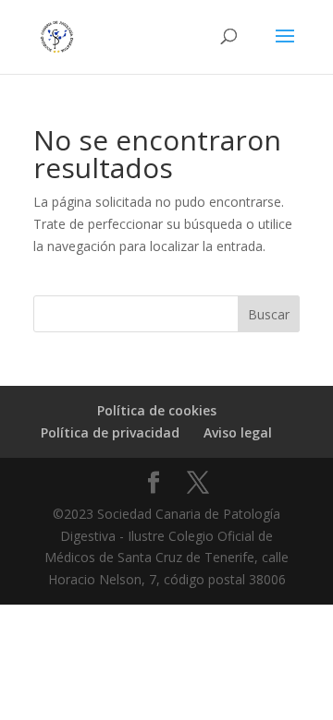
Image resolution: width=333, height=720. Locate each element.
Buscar (269, 314)
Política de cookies (156, 410)
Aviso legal (238, 432)
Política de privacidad (110, 432)
